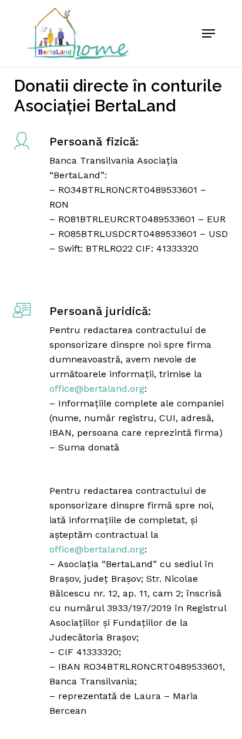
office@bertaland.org (96, 388)
